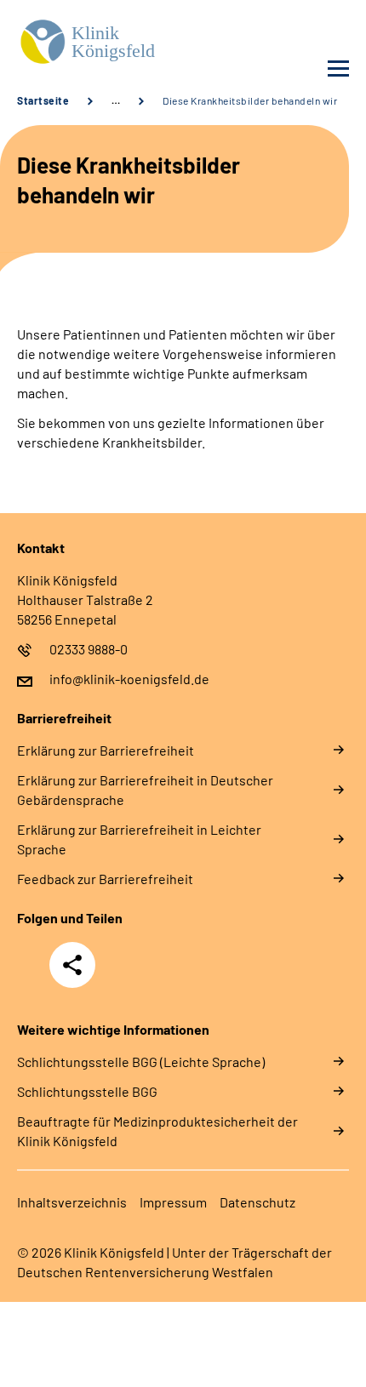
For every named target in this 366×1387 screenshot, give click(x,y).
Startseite (43, 100)
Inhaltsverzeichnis (72, 1202)
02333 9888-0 (88, 649)
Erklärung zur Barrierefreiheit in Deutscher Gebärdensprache (145, 790)
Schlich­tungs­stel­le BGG (87, 1091)
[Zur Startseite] (95, 43)
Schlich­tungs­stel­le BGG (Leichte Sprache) (141, 1061)
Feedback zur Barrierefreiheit (105, 878)
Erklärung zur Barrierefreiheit (105, 750)
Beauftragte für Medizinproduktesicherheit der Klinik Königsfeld (157, 1131)
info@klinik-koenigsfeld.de (129, 679)
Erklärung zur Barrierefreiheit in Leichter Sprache (139, 839)
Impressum (173, 1202)
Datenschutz (257, 1202)
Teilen (72, 965)
